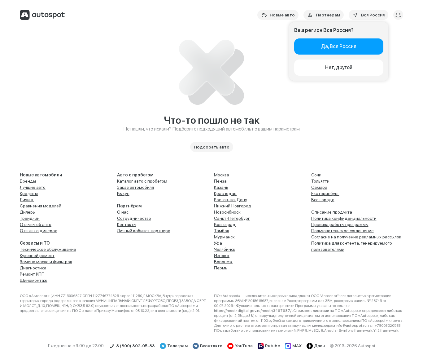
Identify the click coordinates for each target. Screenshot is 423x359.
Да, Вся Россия (338, 46)
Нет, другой (338, 67)
